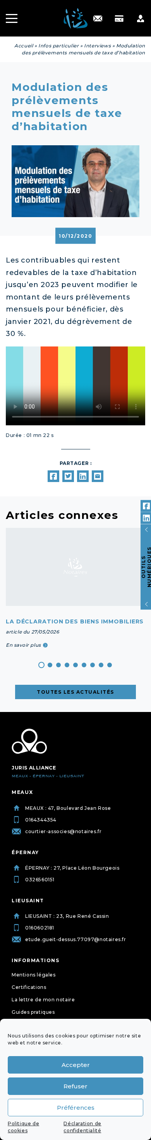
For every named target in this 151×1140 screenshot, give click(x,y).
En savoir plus (23, 645)
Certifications (29, 987)
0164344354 (41, 820)
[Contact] (98, 18)
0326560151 (40, 879)
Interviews (97, 46)
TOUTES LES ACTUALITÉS (75, 692)
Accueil (23, 46)
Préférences (75, 1107)
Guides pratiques (33, 1012)
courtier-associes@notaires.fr (63, 831)
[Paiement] (119, 18)
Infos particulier (58, 46)
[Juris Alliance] (29, 741)
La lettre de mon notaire (43, 1000)
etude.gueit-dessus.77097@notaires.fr (75, 939)
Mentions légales (34, 975)
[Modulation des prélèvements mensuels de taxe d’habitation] (53, 476)
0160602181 (39, 928)
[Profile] (140, 18)
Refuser (75, 1086)
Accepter (76, 1065)
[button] (41, 665)
